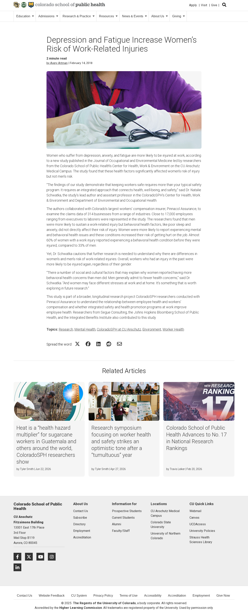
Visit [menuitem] (204, 5)
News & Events (132, 16)
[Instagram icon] (53, 556)
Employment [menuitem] (201, 595)
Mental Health (85, 329)
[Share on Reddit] (108, 343)
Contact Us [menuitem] (24, 595)
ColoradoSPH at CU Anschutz (119, 329)
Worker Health (173, 329)
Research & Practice (77, 16)
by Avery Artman (57, 63)
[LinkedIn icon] (19, 567)
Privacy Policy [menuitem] (103, 595)
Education (23, 16)
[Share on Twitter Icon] (77, 343)
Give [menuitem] (214, 5)
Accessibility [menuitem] (152, 595)
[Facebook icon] (19, 556)
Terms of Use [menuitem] (129, 595)
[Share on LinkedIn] (98, 343)
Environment (151, 329)
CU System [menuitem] (79, 595)
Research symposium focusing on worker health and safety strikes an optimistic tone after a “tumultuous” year (121, 441)
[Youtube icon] (42, 556)
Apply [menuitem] (193, 5)
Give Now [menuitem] (223, 595)
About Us (157, 16)
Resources (106, 16)
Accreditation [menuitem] (177, 595)
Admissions (46, 16)
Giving (176, 16)
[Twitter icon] (30, 556)
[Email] (119, 343)
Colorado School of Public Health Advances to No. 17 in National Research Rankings (196, 438)
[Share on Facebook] (88, 343)
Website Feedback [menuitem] (52, 595)
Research (66, 329)
